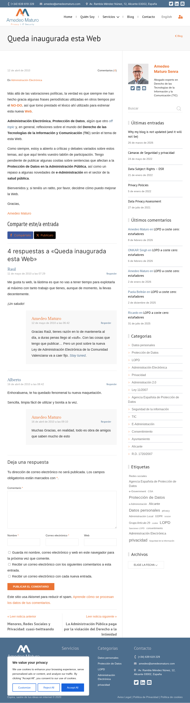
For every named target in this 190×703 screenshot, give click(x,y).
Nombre (13, 535)
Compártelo (22, 235)
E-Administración (143, 424)
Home (68, 17)
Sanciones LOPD (137, 528)
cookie (155, 523)
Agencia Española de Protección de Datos (152, 484)
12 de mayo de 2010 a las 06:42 (51, 322)
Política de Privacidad (145, 697)
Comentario (15, 487)
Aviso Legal (124, 697)
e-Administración (138, 504)
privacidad (138, 540)
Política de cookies (172, 697)
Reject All (48, 687)
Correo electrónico (57, 535)
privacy (166, 511)
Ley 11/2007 (140, 389)
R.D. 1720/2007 (142, 454)
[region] (48, 676)
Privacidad (139, 375)
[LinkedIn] (177, 3)
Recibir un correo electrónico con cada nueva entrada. (52, 576)
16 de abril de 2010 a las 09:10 (50, 421)
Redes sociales (138, 476)
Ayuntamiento (141, 439)
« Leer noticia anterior (21, 616)
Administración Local (141, 516)
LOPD (136, 360)
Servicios (109, 17)
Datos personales (143, 345)
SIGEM (167, 516)
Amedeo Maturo (19, 213)
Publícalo (47, 235)
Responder (112, 273)
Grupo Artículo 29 (139, 522)
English (166, 17)
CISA (150, 491)
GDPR (159, 516)
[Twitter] (171, 3)
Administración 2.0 (144, 382)
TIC (134, 416)
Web (86, 535)
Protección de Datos (145, 352)
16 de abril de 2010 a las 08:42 (25, 384)
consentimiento (154, 528)
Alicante (137, 446)
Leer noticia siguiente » (101, 616)
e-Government (137, 491)
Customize (24, 687)
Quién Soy (87, 17)
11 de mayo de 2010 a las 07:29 (26, 273)
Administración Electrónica (26, 80)
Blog (130, 17)
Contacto (148, 17)
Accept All (72, 687)
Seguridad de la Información (161, 541)
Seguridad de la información (150, 409)
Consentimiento (142, 431)
